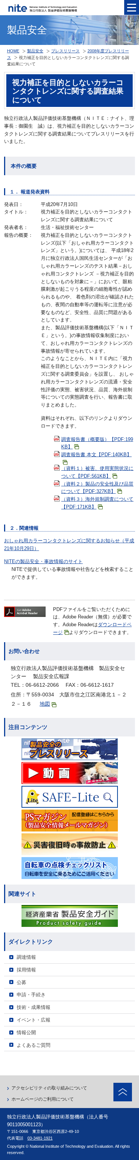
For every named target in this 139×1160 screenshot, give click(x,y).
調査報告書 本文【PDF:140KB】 (96, 454)
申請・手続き (31, 994)
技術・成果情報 (33, 1007)
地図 (45, 704)
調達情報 (26, 957)
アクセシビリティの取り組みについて (49, 1088)
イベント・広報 (33, 1020)
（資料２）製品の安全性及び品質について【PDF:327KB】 (97, 487)
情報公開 (26, 1032)
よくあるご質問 (33, 1045)
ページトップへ (122, 1092)
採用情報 (26, 970)
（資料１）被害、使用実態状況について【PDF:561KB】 (97, 472)
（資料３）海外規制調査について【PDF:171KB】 (97, 503)
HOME (13, 51)
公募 (21, 982)
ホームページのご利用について (42, 1099)
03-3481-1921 (40, 1138)
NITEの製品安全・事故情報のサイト (43, 561)
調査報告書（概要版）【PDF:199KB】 (97, 443)
